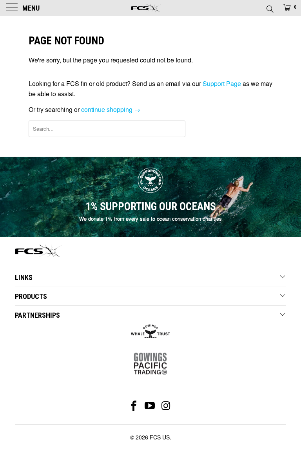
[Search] (269, 7)
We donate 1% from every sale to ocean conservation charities (150, 218)
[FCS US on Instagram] (166, 405)
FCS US (160, 437)
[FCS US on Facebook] (134, 405)
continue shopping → (110, 109)
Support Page (222, 83)
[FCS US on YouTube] (150, 405)
